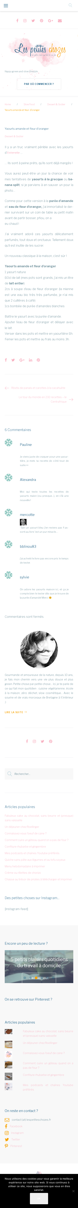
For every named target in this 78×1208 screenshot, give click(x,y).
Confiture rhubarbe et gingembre (25, 846)
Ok (39, 1198)
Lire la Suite (14, 712)
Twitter (15, 1139)
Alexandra (28, 480)
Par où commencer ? (39, 84)
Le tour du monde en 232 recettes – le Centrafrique (43, 399)
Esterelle (13, 153)
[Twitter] (33, 21)
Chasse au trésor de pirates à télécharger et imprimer (38, 879)
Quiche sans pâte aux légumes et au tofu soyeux (35, 859)
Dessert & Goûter (56, 104)
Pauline (26, 445)
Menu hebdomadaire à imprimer (25, 866)
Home (8, 104)
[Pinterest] (41, 21)
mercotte (27, 515)
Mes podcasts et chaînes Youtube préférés (32, 853)
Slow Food (29, 104)
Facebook (16, 1126)
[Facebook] (17, 21)
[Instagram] (25, 21)
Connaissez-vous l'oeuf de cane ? (25, 833)
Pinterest (16, 1146)
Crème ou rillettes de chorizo (23, 872)
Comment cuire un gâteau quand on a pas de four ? (36, 840)
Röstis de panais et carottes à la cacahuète (38, 387)
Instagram (17, 1132)
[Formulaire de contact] (60, 21)
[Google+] (50, 21)
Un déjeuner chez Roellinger (22, 826)
